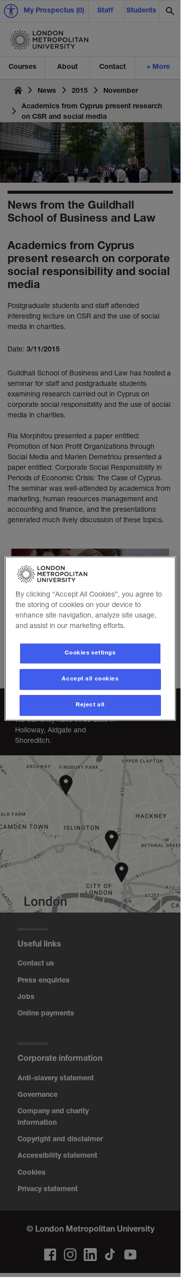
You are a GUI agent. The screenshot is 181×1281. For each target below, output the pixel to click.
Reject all (90, 705)
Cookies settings (90, 653)
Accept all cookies (90, 679)
